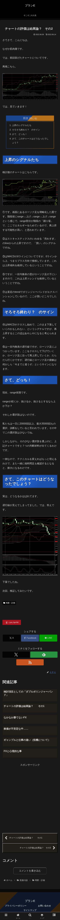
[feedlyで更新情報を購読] (44, 655)
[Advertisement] (30, 797)
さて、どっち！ (19, 134)
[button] (54, 581)
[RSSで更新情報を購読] (30, 662)
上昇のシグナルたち (21, 125)
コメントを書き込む (30, 870)
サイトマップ (30, 910)
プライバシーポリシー (15, 905)
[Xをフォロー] (16, 655)
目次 (25, 118)
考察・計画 (10, 603)
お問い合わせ (44, 905)
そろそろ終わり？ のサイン (26, 129)
